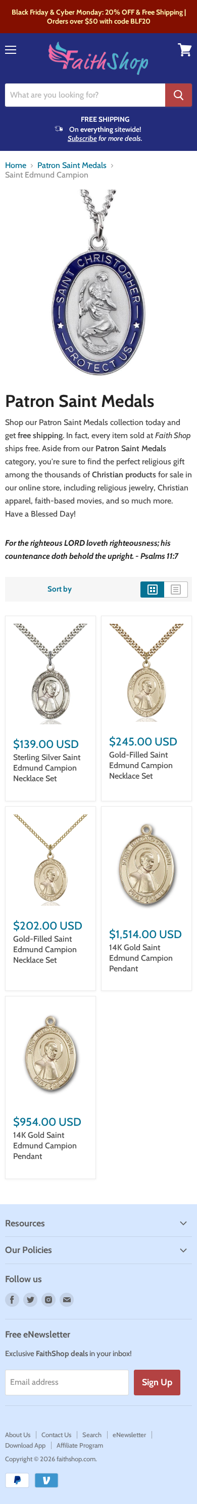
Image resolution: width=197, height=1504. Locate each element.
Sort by (59, 589)
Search (92, 1435)
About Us (17, 1435)
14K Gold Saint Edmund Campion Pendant (141, 958)
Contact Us (56, 1435)
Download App (25, 1445)
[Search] (178, 95)
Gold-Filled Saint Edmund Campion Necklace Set (141, 765)
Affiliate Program (80, 1445)
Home (15, 165)
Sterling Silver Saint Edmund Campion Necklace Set (46, 768)
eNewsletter (129, 1435)
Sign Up (157, 1382)
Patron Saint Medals (72, 165)
